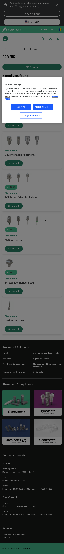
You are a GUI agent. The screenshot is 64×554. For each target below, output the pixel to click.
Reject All (20, 107)
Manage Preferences (31, 115)
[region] (32, 100)
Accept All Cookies (43, 107)
